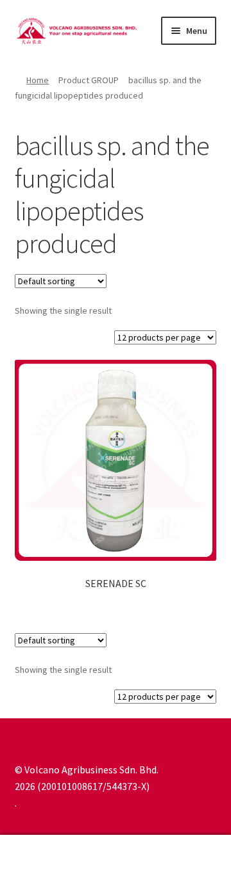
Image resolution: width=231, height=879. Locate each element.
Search (115, 857)
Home (37, 80)
